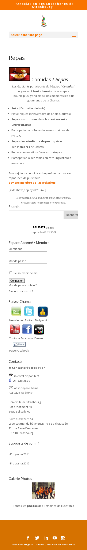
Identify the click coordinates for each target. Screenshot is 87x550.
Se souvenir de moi (25, 273)
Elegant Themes (34, 544)
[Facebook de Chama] (27, 333)
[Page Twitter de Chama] (29, 315)
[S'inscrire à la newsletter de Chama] (16, 315)
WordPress (68, 544)
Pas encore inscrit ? (21, 291)
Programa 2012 (19, 463)
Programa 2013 (19, 454)
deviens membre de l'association (32, 182)
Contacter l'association (28, 368)
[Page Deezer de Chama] (39, 333)
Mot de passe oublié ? (23, 285)
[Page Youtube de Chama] (15, 333)
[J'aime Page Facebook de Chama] (19, 346)
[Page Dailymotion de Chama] (43, 315)
